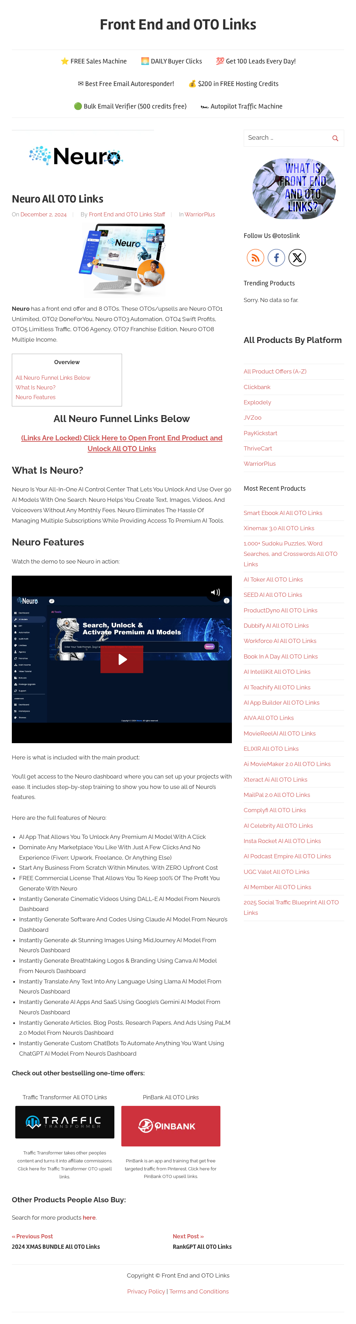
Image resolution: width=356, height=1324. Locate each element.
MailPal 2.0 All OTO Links (277, 794)
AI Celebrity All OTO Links (278, 825)
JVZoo (252, 417)
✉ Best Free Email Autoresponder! (126, 83)
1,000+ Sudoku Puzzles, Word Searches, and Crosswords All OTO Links (291, 554)
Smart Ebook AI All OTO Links (283, 512)
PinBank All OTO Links (171, 1097)
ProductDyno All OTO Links (280, 610)
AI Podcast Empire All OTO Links (287, 856)
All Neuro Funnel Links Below (53, 378)
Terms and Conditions (199, 1291)
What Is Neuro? (36, 387)
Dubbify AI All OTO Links (276, 625)
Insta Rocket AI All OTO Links (282, 840)
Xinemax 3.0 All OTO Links (279, 528)
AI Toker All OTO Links (273, 579)
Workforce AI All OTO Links (280, 640)
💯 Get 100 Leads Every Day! (256, 61)
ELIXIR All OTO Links (271, 748)
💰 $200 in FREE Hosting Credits (233, 83)
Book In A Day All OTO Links (281, 656)
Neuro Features (36, 397)
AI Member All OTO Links (277, 887)
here (89, 1217)
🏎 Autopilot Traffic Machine (242, 106)
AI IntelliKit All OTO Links (277, 671)
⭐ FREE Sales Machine (93, 61)
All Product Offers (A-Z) (275, 371)
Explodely (257, 402)
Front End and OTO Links (178, 24)
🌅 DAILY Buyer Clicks (171, 61)
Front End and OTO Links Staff (127, 214)
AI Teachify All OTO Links (277, 687)
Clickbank (257, 387)
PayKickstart (260, 433)
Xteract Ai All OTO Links (275, 779)
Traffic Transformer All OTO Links (65, 1097)
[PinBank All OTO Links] (170, 1110)
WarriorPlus (200, 214)
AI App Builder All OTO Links (281, 702)
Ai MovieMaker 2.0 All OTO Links (287, 763)
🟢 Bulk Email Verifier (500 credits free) (130, 106)
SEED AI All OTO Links (273, 594)
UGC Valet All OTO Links (276, 871)
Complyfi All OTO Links (275, 810)
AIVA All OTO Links (269, 717)
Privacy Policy (146, 1291)
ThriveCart (258, 448)
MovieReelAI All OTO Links (280, 733)
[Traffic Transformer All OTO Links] (64, 1110)
